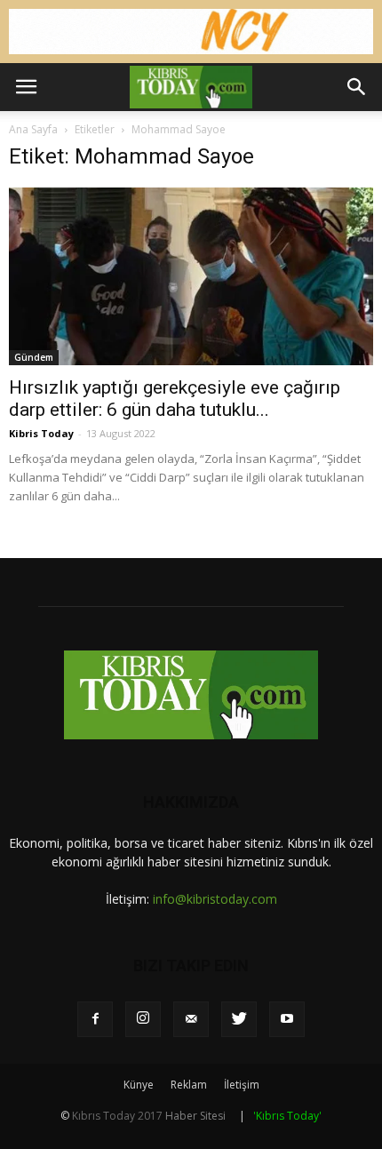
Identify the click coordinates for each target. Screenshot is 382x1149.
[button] (357, 87)
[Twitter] (239, 1019)
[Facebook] (95, 1019)
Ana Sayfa (33, 129)
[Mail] (191, 1019)
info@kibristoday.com (215, 898)
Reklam (189, 1084)
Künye (138, 1084)
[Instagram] (143, 1019)
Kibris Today (41, 433)
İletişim (241, 1084)
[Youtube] (287, 1019)
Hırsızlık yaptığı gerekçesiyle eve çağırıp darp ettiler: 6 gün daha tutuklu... (174, 398)
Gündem (33, 357)
